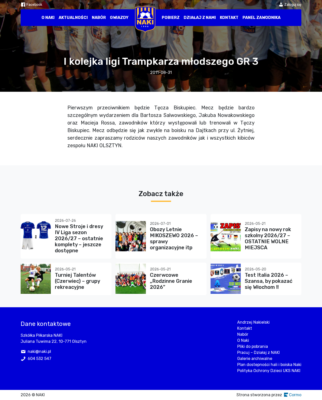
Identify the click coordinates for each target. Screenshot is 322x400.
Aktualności (73, 17)
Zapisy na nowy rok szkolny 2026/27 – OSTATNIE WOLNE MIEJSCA (268, 238)
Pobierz (171, 17)
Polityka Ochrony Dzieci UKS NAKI (268, 370)
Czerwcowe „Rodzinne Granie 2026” (171, 281)
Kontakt (229, 17)
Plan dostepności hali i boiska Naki (269, 364)
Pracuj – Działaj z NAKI (258, 352)
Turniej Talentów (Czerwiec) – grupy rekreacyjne (77, 281)
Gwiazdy (119, 17)
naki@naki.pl (39, 351)
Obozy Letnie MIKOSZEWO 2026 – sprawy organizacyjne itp (174, 238)
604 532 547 (39, 358)
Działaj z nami (200, 17)
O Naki (48, 17)
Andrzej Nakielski (253, 322)
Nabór (99, 17)
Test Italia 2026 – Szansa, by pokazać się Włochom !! (268, 281)
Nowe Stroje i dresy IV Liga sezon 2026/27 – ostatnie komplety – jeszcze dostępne (79, 238)
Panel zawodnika (261, 17)
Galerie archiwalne (254, 358)
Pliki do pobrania (252, 346)
